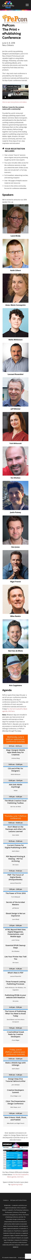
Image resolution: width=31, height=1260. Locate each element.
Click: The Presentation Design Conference (15, 1102)
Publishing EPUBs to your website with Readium (15, 996)
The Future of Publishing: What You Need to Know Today (15, 1013)
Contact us (6, 1200)
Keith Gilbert (15, 270)
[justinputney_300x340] (15, 495)
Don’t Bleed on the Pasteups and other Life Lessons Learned (15, 829)
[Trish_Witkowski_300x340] (15, 426)
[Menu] (26, 4)
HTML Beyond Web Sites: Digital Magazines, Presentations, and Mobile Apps (15, 933)
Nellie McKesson (15, 340)
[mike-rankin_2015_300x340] (15, 599)
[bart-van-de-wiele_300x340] (15, 633)
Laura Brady (15, 236)
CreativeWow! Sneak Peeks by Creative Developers (15, 1034)
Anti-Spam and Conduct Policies (18, 1200)
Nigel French (15, 582)
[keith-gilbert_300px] (15, 253)
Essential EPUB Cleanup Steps (15, 946)
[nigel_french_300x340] (15, 564)
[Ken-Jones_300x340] (15, 530)
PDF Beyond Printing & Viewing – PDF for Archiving (15, 858)
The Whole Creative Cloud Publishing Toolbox (15, 802)
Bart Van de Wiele (15, 651)
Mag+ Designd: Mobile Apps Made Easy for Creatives (15, 752)
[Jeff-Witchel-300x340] (15, 392)
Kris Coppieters (15, 685)
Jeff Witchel (15, 409)
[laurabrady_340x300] (15, 218)
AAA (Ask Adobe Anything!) (15, 785)
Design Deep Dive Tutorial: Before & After (15, 1080)
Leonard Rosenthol (15, 374)
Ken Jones (15, 547)
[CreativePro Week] (12, 4)
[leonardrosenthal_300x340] (15, 357)
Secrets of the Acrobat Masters (15, 903)
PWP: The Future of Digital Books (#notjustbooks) (15, 877)
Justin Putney (15, 512)
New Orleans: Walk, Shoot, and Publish (15, 1118)
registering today (16, 1184)
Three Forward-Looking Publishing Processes (15, 982)
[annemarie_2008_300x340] (15, 288)
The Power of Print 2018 (15, 893)
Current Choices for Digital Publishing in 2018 (15, 846)
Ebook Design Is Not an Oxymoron (15, 914)
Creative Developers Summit (15, 1091)
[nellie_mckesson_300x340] (15, 322)
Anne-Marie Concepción (15, 305)
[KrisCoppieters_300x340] (15, 668)
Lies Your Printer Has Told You (15, 957)
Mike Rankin (15, 616)
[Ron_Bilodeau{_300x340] (15, 461)
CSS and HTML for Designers (15, 769)
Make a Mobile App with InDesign (15, 1064)
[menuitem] (26, 4)
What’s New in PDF (15, 973)
